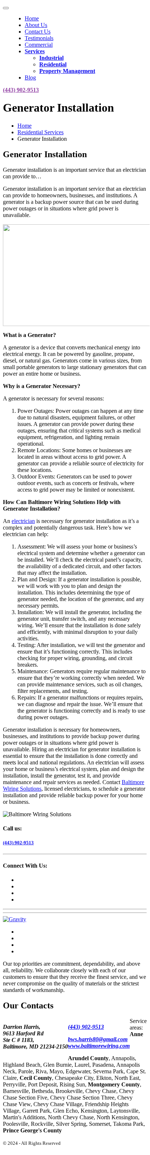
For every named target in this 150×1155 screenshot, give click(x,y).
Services (35, 51)
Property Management (67, 71)
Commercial (39, 45)
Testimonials (39, 38)
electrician (23, 521)
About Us (36, 25)
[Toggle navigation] (6, 8)
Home (32, 18)
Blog (30, 77)
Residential (52, 64)
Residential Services (40, 132)
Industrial (51, 58)
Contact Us (37, 31)
